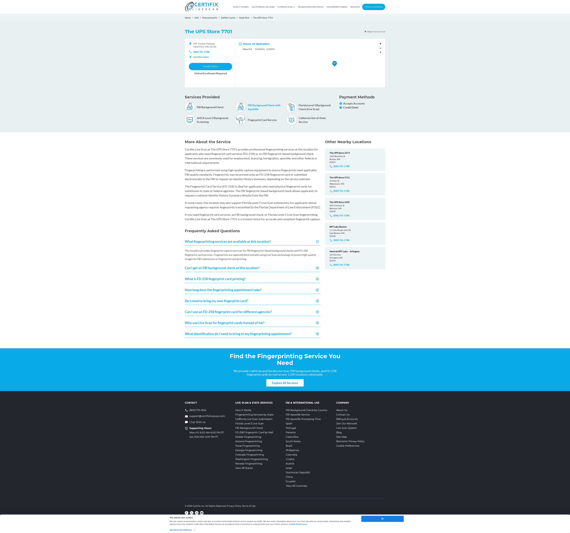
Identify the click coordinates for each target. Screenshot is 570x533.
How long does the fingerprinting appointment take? (223, 290)
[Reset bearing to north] (380, 52)
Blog (339, 432)
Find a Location (374, 7)
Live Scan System (346, 428)
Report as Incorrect (376, 31)
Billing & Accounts (347, 419)
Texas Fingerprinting (247, 445)
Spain (289, 423)
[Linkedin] (196, 513)
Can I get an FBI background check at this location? (222, 268)
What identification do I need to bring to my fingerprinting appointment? (238, 334)
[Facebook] (186, 513)
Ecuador (291, 481)
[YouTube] (202, 513)
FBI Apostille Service (298, 414)
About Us (341, 410)
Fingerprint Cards (337, 7)
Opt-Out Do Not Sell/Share (181, 530)
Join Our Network (346, 423)
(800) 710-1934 (197, 410)
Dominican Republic (298, 472)
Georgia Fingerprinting (248, 450)
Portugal (291, 428)
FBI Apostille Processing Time (303, 419)
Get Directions (201, 56)
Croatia (290, 459)
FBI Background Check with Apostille (264, 107)
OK (382, 519)
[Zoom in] (380, 43)
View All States (244, 468)
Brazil (289, 445)
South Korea (293, 441)
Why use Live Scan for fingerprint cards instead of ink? (224, 323)
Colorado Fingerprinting (249, 454)
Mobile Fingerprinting (248, 437)
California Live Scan (263, 7)
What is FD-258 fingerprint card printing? (215, 279)
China (289, 477)
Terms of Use (248, 506)
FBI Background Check (311, 7)
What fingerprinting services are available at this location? (228, 241)
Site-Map (341, 437)
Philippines (292, 450)
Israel (289, 468)
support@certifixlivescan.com (207, 416)
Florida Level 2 (286, 7)
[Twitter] (191, 513)
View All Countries (296, 485)
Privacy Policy (234, 506)
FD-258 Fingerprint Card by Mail (254, 432)
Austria (290, 463)
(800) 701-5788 (201, 51)
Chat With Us (197, 422)
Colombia (291, 454)
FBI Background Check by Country (306, 410)
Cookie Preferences (347, 445)
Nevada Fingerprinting (248, 463)
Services (355, 7)
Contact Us (343, 414)
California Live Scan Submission (254, 419)
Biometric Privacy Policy (350, 441)
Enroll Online (210, 66)
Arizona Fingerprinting (248, 441)
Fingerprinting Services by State (254, 414)
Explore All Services (285, 383)
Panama (291, 432)
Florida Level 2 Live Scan (249, 423)
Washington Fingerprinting (251, 459)
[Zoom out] (380, 48)
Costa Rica (292, 437)
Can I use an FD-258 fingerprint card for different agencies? (228, 312)
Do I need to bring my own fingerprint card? (216, 301)
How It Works (241, 7)
